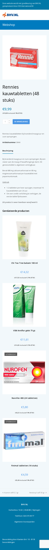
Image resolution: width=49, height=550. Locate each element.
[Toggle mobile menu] (45, 15)
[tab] (7, 150)
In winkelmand (21, 121)
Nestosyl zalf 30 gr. (37, 492)
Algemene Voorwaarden (24, 521)
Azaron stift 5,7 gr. (11, 492)
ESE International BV (25, 6)
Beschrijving (7, 150)
